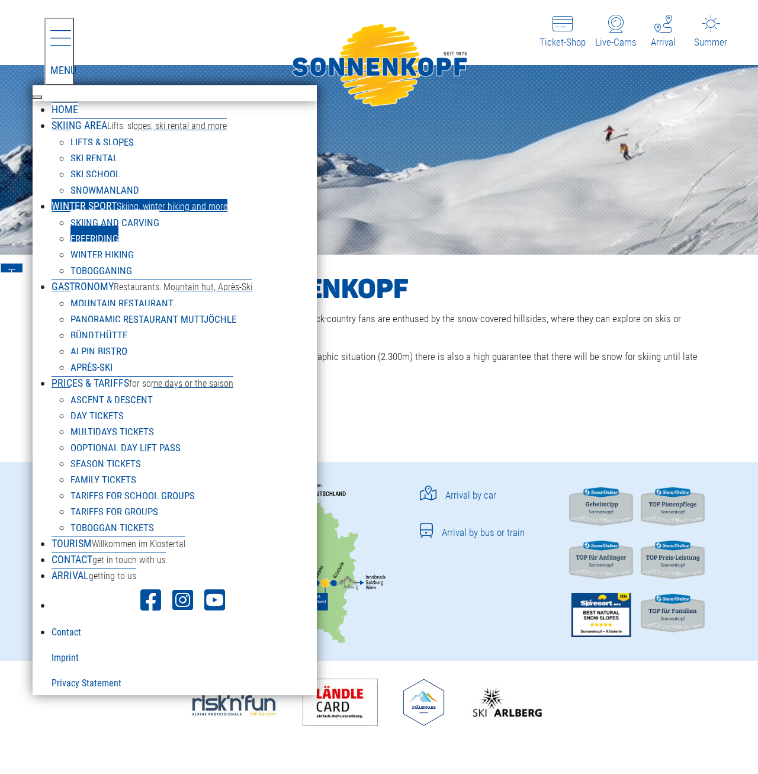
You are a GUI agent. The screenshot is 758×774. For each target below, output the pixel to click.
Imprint (65, 657)
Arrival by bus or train (483, 532)
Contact (66, 632)
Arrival (663, 42)
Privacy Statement (86, 683)
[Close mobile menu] (37, 97)
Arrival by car (470, 495)
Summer (710, 42)
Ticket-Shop (562, 42)
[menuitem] (65, 108)
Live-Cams (616, 42)
